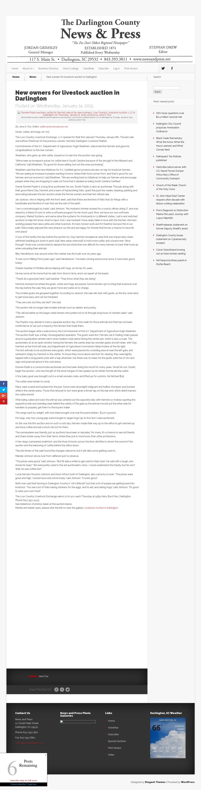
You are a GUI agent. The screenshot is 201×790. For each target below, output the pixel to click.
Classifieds (88, 68)
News (33, 77)
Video (111, 754)
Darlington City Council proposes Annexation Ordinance (168, 127)
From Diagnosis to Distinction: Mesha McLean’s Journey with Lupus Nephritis (172, 214)
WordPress (188, 782)
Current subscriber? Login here (23, 784)
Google (56, 689)
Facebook (62, 689)
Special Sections (117, 741)
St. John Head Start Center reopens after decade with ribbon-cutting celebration (170, 199)
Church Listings (71, 68)
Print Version (131, 68)
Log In (116, 68)
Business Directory (48, 68)
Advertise (113, 727)
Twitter (67, 689)
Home (15, 68)
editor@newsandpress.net (54, 126)
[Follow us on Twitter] (163, 68)
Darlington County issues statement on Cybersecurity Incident (171, 239)
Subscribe (103, 68)
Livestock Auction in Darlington (101, 507)
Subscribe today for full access (23, 780)
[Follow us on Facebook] (172, 68)
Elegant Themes (155, 782)
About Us (27, 68)
